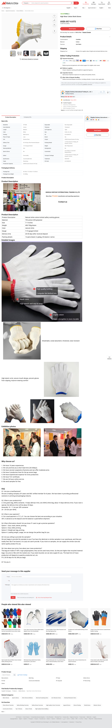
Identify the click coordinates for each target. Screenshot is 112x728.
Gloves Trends (28, 709)
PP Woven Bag (86, 680)
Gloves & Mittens (19, 10)
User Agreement (64, 722)
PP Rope (58, 678)
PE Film (3, 680)
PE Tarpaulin (59, 680)
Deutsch (53, 718)
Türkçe (85, 718)
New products (5, 678)
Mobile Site (89, 717)
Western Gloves (97, 705)
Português (30, 718)
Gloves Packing (77, 705)
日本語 (72, 718)
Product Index (82, 717)
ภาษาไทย (81, 718)
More (3, 711)
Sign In (62, 110)
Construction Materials (34, 680)
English (20, 718)
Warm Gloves (6, 698)
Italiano (48, 718)
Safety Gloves (86, 678)
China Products (26, 717)
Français (36, 718)
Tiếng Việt (91, 718)
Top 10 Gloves (19, 709)
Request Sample (87, 32)
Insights (94, 717)
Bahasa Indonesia (98, 718)
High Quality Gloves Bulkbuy (41, 709)
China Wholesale (49, 717)
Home (3, 10)
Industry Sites (66, 717)
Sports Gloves (15, 698)
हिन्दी (76, 718)
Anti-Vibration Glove (56, 698)
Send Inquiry (72, 28)
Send (13, 597)
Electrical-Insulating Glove (42, 698)
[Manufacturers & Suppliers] (10, 3)
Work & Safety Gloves (29, 10)
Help (83, 8)
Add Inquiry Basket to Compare (30, 59)
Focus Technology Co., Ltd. (46, 722)
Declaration (71, 722)
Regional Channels (74, 717)
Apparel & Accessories (10, 10)
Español (25, 718)
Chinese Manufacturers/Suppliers (38, 717)
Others (3, 683)
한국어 (68, 718)
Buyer (75, 8)
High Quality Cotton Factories (53, 705)
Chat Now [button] (99, 28)
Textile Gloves (87, 705)
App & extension (92, 8)
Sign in (108, 4)
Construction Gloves (7, 709)
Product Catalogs (23, 675)
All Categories (7, 8)
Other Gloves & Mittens (27, 698)
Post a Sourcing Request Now (44, 597)
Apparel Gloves (66, 705)
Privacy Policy (79, 722)
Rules (109, 8)
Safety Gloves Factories (37, 705)
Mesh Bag (31, 678)
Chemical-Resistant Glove (70, 698)
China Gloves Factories (8, 705)
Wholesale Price (58, 717)
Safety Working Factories (23, 705)
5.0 (92, 119)
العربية (64, 718)
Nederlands (59, 718)
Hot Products (18, 717)
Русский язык (42, 718)
